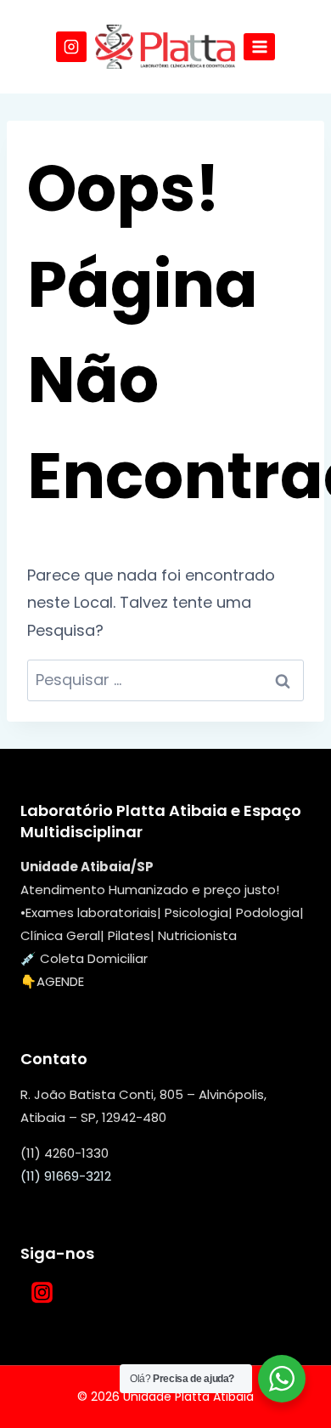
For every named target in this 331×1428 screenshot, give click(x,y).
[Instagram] (71, 46)
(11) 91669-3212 (65, 1176)
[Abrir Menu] (259, 46)
